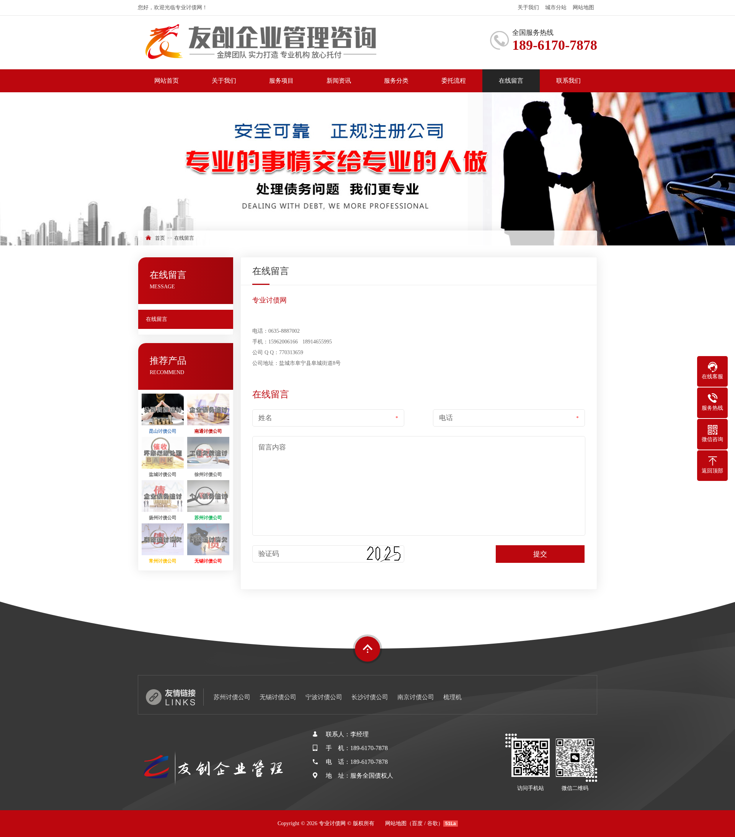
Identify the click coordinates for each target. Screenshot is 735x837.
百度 (417, 823)
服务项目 (281, 80)
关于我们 (528, 7)
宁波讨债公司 (323, 697)
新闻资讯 (339, 80)
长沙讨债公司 (369, 697)
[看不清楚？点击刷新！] (383, 554)
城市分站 (556, 7)
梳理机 (452, 697)
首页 (160, 238)
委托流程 (453, 80)
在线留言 (511, 80)
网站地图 (583, 7)
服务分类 (396, 80)
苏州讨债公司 (232, 697)
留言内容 (272, 447)
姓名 (265, 418)
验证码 (268, 553)
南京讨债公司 (415, 697)
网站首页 (166, 80)
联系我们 (568, 80)
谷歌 (432, 823)
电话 (446, 418)
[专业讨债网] (272, 42)
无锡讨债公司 (278, 697)
